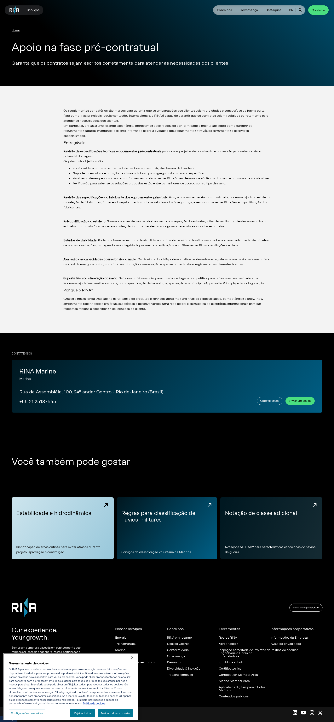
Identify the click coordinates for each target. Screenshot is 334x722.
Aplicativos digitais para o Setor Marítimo (242, 689)
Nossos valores (178, 643)
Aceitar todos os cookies (115, 713)
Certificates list (230, 668)
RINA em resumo (179, 637)
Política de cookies (284, 650)
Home (16, 30)
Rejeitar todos (82, 713)
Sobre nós (224, 10)
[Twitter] (320, 712)
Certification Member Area (238, 674)
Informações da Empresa (289, 637)
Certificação (124, 656)
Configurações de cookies (27, 713)
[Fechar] (132, 657)
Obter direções (269, 401)
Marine (120, 650)
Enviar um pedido (300, 401)
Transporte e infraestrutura (135, 662)
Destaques (273, 10)
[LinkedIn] (295, 712)
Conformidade (178, 650)
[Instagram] (312, 712)
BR (291, 10)
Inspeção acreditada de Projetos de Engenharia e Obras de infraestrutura (244, 653)
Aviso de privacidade (286, 643)
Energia (120, 637)
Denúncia (174, 662)
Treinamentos (125, 643)
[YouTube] (303, 712)
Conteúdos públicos (234, 696)
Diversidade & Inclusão (183, 668)
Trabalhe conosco (180, 674)
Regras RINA (228, 637)
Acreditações (228, 643)
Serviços (33, 10)
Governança (249, 10)
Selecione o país (304, 607)
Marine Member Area (234, 681)
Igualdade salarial (231, 662)
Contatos (318, 10)
